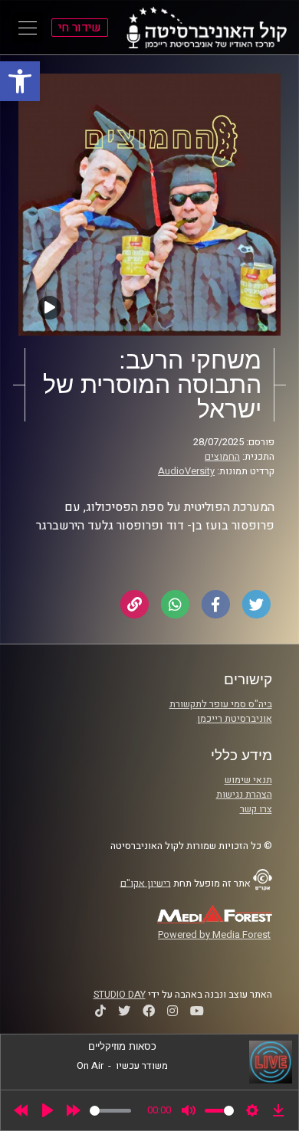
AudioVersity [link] (186, 471)
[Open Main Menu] (27, 27)
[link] (20, 81)
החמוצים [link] (222, 457)
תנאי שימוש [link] (248, 780)
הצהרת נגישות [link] (244, 795)
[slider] (110, 1110)
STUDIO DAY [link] (120, 995)
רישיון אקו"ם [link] (145, 883)
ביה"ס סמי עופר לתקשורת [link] (220, 704)
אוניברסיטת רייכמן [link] (234, 719)
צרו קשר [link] (256, 809)
